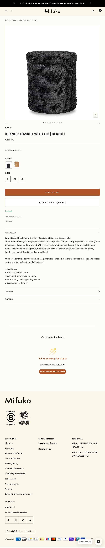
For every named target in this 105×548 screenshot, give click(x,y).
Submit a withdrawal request (18, 494)
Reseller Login (44, 448)
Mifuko (8, 128)
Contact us (10, 507)
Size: (7, 173)
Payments (9, 448)
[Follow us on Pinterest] (22, 519)
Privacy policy (11, 463)
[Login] (93, 11)
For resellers (10, 478)
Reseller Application (47, 443)
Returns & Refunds (13, 453)
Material (9, 299)
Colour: (8, 158)
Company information (15, 473)
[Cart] (98, 11)
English (28, 531)
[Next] (99, 123)
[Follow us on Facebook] (8, 519)
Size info (9, 292)
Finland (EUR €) (13, 531)
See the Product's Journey (52, 202)
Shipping (9, 443)
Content (8, 488)
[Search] (11, 11)
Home (7, 20)
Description (11, 233)
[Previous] (6, 123)
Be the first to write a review (52, 371)
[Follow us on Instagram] (15, 519)
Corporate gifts (12, 483)
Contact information (14, 468)
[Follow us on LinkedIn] (29, 519)
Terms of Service (12, 458)
